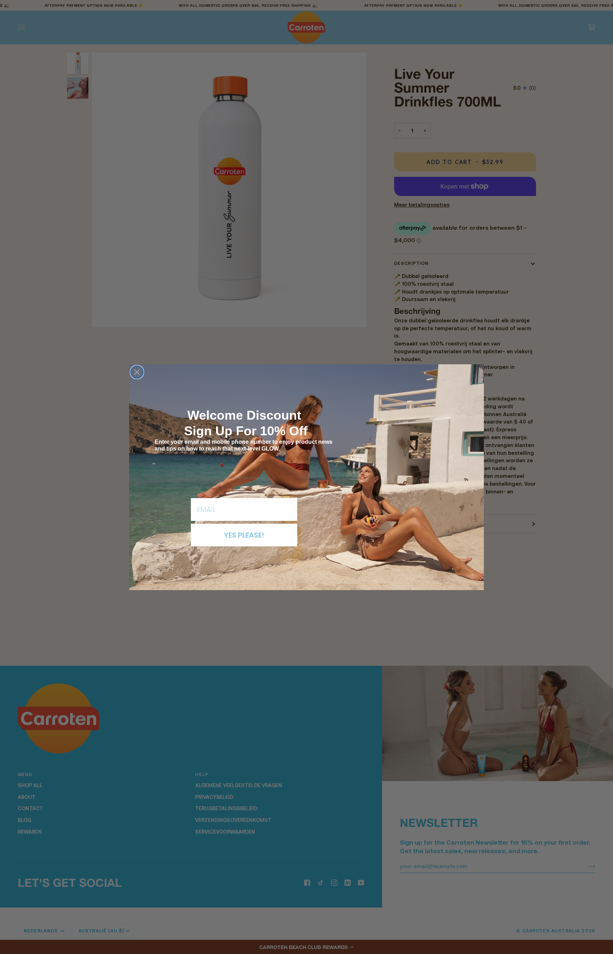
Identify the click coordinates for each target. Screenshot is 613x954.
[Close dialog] (137, 372)
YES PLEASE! (244, 535)
